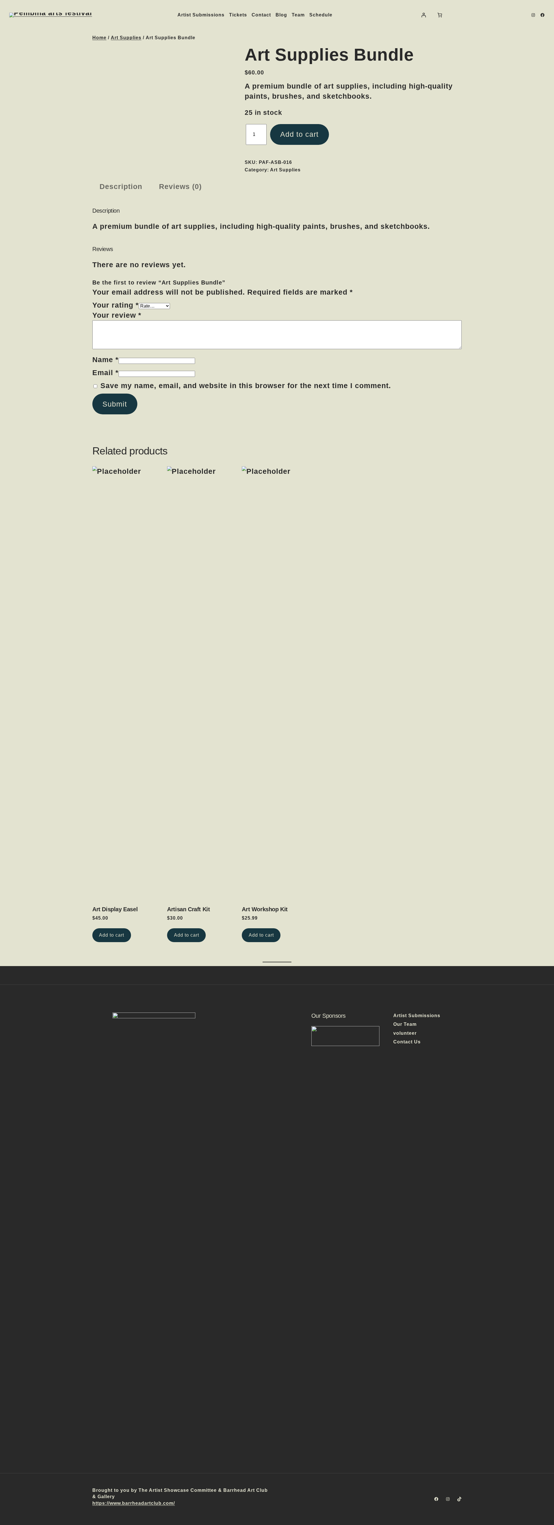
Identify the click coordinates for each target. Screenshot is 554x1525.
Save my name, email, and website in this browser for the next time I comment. (245, 385)
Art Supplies (126, 37)
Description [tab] (121, 186)
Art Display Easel (115, 909)
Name (105, 359)
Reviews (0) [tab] (180, 186)
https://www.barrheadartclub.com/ (133, 1503)
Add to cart (299, 134)
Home (99, 37)
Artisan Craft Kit (188, 909)
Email (105, 372)
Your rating (115, 305)
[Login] (423, 15)
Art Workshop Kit (265, 909)
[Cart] (440, 15)
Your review (116, 315)
